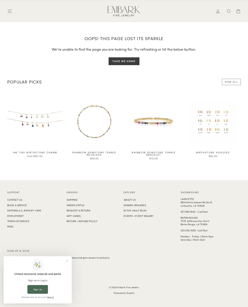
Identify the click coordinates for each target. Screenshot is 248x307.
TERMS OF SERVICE (18, 221)
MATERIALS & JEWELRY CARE (24, 210)
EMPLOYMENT (15, 215)
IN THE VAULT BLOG (135, 210)
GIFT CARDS (74, 215)
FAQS (10, 226)
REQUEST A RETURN (78, 210)
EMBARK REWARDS (135, 205)
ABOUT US (130, 199)
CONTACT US (14, 199)
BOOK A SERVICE (17, 205)
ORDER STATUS (75, 205)
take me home (123, 61)
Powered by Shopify (124, 293)
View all (231, 82)
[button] (238, 11)
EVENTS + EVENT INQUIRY (139, 215)
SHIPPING (72, 199)
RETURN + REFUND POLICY (82, 221)
